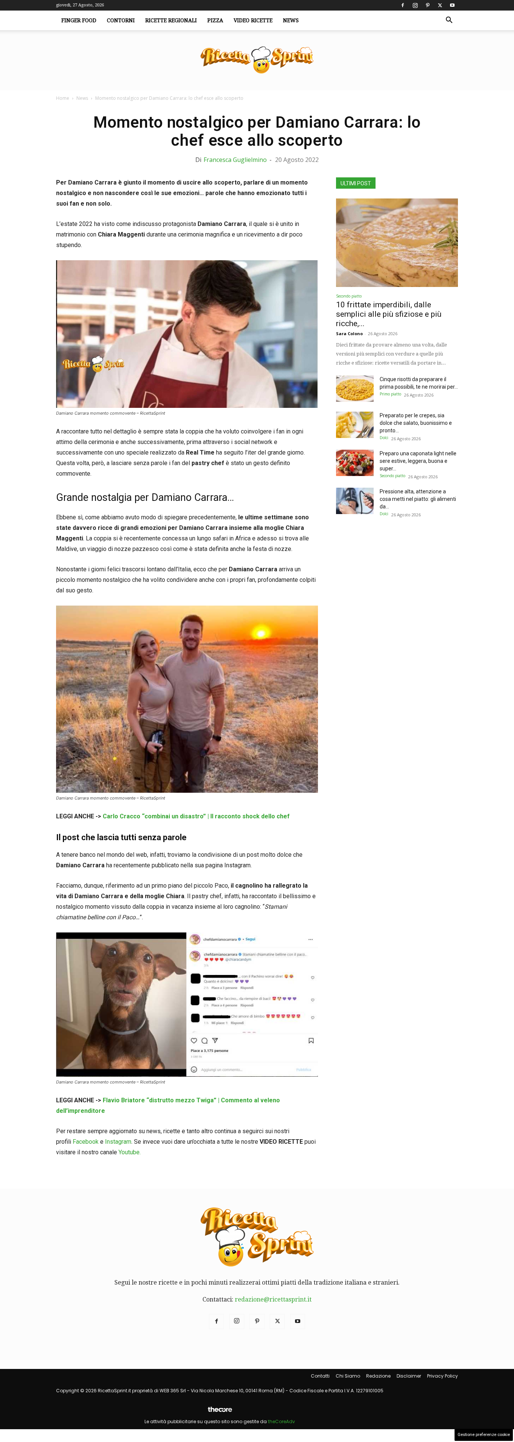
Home (62, 98)
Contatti (320, 1376)
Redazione (378, 1376)
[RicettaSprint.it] (257, 60)
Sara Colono (349, 333)
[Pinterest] (427, 5)
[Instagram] (415, 5)
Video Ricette (253, 20)
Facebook (86, 1141)
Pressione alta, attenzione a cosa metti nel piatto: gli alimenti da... (418, 499)
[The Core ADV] (220, 1412)
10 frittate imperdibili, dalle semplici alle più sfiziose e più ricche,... (388, 314)
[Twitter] (440, 5)
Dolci (384, 437)
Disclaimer (409, 1376)
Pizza (215, 20)
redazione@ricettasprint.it (273, 1299)
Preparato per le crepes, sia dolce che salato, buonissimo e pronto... (416, 422)
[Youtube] (452, 5)
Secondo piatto (349, 296)
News (291, 20)
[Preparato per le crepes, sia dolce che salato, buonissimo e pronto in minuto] (355, 425)
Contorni (121, 20)
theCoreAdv (281, 1421)
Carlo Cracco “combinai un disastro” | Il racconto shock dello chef (196, 816)
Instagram (118, 1141)
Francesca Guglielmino (235, 160)
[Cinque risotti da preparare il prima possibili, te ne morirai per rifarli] (355, 388)
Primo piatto (390, 394)
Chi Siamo (348, 1376)
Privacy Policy (442, 1376)
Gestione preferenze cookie (484, 1434)
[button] (449, 21)
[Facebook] (402, 5)
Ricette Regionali (171, 20)
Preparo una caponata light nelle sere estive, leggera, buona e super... (418, 461)
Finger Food (78, 20)
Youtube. (130, 1152)
